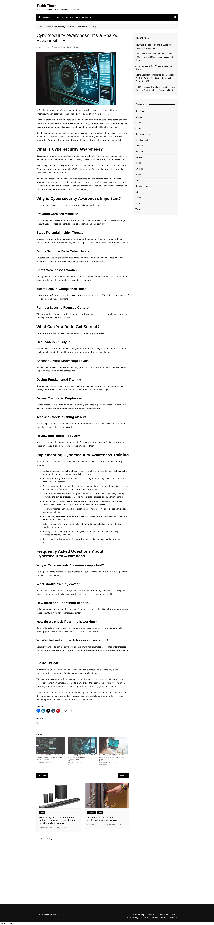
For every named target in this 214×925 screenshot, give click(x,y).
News (138, 180)
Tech (58, 17)
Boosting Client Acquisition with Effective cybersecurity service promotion (112, 757)
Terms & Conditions (155, 915)
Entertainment (141, 140)
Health (138, 163)
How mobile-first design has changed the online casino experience (153, 46)
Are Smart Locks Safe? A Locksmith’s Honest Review (155, 67)
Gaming (138, 157)
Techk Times (46, 6)
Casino (138, 117)
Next (122, 776)
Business (47, 17)
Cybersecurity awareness (48, 156)
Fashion (139, 146)
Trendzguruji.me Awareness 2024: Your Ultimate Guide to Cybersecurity (81, 757)
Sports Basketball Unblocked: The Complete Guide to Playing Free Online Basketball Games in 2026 (154, 78)
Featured (139, 151)
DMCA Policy (132, 918)
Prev (44, 776)
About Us (145, 918)
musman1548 (44, 47)
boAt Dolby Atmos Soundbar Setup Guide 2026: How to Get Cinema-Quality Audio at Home (58, 820)
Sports (68, 17)
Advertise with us (83, 17)
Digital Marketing (142, 134)
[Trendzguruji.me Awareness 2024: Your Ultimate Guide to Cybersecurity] (82, 745)
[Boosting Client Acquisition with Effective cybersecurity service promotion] (113, 745)
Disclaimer (170, 915)
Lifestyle (92, 813)
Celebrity (139, 123)
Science (139, 192)
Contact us (173, 918)
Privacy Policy (138, 915)
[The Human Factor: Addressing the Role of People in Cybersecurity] (50, 745)
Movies (138, 175)
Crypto (138, 128)
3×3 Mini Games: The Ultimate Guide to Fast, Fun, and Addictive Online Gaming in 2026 (155, 88)
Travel (138, 209)
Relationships (141, 186)
